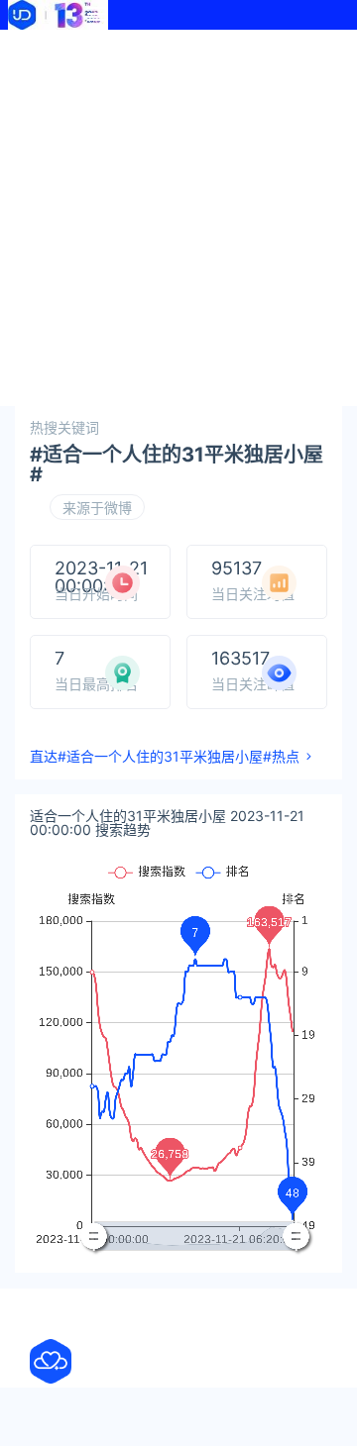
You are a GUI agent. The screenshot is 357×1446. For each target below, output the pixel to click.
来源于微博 (97, 507)
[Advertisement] (178, 218)
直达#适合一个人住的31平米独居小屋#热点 (164, 757)
